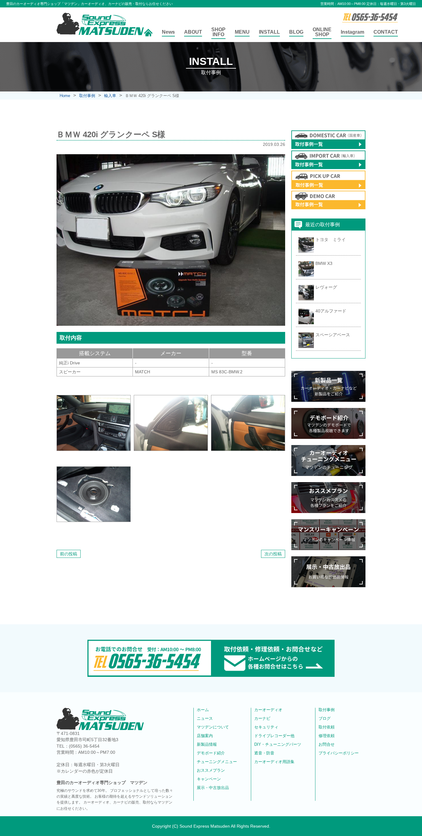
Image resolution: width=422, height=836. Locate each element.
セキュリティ (266, 727)
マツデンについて (213, 727)
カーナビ (262, 718)
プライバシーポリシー (339, 753)
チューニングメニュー (217, 762)
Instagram (352, 32)
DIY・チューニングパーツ (277, 744)
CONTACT (385, 32)
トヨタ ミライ (330, 239)
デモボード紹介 (211, 753)
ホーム (203, 710)
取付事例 (327, 710)
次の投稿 (273, 553)
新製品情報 (207, 744)
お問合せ (327, 744)
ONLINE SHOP (322, 32)
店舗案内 (205, 736)
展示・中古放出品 (213, 788)
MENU (242, 32)
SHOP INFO (218, 32)
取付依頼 (327, 727)
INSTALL (269, 32)
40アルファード (330, 310)
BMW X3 (323, 263)
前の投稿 (68, 553)
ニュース (205, 718)
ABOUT (193, 32)
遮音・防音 (264, 753)
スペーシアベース (332, 334)
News (168, 32)
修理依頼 (327, 736)
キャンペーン (209, 779)
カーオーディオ (268, 710)
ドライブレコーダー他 (274, 736)
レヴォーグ (326, 287)
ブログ (325, 718)
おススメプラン (211, 770)
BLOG (296, 32)
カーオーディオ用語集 (274, 762)
